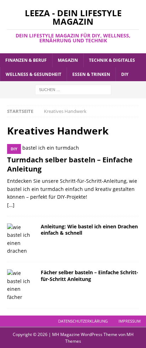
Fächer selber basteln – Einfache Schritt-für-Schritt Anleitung (89, 275)
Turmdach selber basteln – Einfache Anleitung (70, 164)
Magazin (68, 60)
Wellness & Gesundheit (33, 74)
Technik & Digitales (112, 60)
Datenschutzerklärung (83, 321)
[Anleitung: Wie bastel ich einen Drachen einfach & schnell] (21, 239)
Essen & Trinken (91, 74)
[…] (11, 205)
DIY (124, 74)
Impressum (129, 321)
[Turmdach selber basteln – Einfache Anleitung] (73, 148)
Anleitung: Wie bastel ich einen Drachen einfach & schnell (89, 229)
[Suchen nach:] (73, 89)
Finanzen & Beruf (26, 60)
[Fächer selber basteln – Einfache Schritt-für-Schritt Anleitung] (21, 285)
